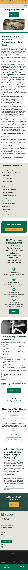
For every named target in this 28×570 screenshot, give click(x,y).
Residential (4, 523)
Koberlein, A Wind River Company (15, 48)
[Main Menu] (25, 6)
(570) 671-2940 (14, 401)
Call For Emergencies (7, 566)
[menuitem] (14, 170)
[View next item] (16, 434)
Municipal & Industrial (7, 527)
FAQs (2, 530)
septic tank (20, 351)
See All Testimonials (13, 439)
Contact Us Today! (13, 390)
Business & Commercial (7, 525)
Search (3, 537)
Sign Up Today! (15, 3)
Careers (3, 532)
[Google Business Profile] (2, 547)
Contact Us (13, 14)
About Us (13, 311)
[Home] (7, 514)
